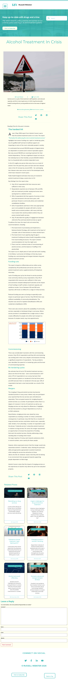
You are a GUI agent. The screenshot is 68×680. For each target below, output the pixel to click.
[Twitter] (26, 660)
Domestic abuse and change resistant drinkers (37, 578)
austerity (41, 109)
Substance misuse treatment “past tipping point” (14, 541)
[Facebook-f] (31, 660)
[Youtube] (42, 660)
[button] (5, 6)
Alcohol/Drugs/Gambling (24, 109)
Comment (3, 606)
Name (2, 626)
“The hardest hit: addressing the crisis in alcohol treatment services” (26, 138)
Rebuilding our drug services (14, 502)
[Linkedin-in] (37, 660)
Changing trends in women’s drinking (37, 540)
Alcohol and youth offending (14, 577)
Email (2, 632)
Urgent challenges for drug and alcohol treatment (37, 502)
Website (2, 638)
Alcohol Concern (35, 109)
